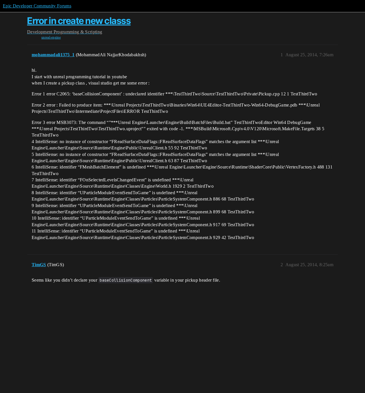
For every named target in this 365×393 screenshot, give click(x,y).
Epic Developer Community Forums (37, 5)
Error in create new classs (79, 20)
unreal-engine (51, 37)
